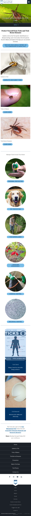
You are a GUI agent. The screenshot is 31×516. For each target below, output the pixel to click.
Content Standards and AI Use (15, 504)
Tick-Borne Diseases (15, 456)
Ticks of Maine (15, 452)
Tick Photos (15, 468)
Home (15, 444)
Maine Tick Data (15, 464)
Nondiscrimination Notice (15, 502)
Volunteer (15, 499)
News (15, 487)
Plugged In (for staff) (15, 507)
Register (15, 493)
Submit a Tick (15, 448)
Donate (15, 496)
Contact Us (16, 472)
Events (15, 490)
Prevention (16, 460)
